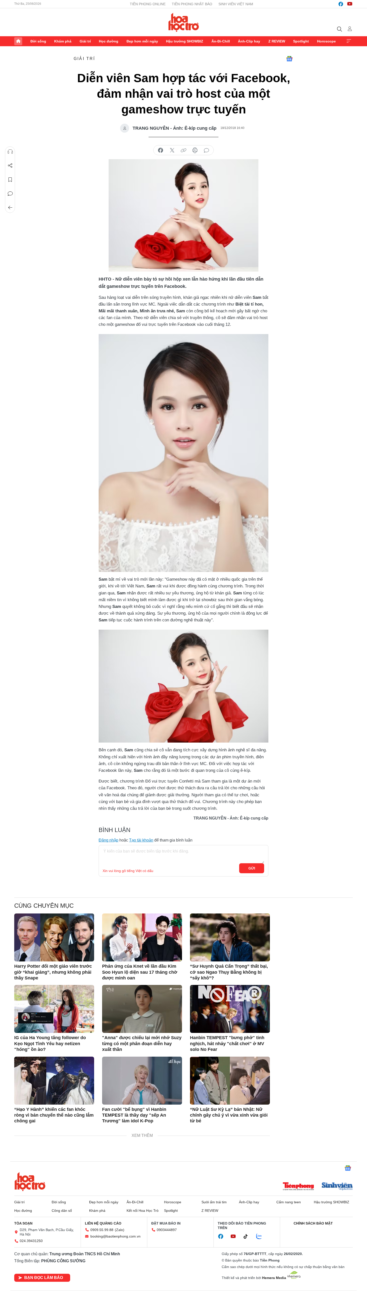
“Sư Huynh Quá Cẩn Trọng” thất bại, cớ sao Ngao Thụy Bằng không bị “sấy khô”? (229, 972)
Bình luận (10, 194)
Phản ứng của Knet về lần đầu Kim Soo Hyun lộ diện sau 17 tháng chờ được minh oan (139, 972)
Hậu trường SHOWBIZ (184, 41)
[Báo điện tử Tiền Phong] (298, 1186)
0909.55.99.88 (101, 1230)
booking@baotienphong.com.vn (115, 1236)
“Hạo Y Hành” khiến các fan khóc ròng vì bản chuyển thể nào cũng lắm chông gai (54, 1115)
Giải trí (85, 41)
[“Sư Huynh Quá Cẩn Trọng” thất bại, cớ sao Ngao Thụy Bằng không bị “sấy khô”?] (230, 937)
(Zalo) (119, 1230)
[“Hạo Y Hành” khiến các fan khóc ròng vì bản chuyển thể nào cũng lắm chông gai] (54, 1081)
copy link (183, 150)
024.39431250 (31, 1241)
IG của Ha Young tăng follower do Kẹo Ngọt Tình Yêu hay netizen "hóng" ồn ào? (50, 1043)
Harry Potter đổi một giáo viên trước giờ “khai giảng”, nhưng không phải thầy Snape (53, 972)
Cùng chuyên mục (44, 905)
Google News (289, 59)
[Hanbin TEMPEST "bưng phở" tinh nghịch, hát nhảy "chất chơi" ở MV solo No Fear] (230, 1009)
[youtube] (350, 4)
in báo (195, 150)
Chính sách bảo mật (313, 1223)
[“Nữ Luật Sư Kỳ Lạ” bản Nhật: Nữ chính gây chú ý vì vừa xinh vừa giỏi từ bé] (230, 1081)
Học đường (108, 41)
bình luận (206, 150)
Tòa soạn (23, 1223)
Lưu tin (10, 180)
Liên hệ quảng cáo (103, 1223)
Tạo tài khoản (141, 840)
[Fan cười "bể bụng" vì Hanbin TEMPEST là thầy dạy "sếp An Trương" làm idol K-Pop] (142, 1081)
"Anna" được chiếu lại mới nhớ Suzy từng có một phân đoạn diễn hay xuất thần (142, 1043)
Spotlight (301, 41)
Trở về (10, 208)
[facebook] (341, 4)
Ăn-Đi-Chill (220, 41)
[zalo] (261, 1236)
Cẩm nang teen (288, 1202)
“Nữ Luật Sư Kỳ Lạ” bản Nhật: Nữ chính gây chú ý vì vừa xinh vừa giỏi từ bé (229, 1115)
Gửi (251, 868)
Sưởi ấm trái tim (214, 1202)
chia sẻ (161, 150)
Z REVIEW (276, 41)
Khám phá (62, 41)
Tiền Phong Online (148, 4)
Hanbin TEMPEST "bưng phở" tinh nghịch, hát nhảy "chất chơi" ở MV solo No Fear (227, 1043)
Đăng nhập (108, 840)
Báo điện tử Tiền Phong (183, 22)
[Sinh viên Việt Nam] (337, 1186)
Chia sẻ (10, 166)
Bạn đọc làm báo (43, 1278)
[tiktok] (248, 1237)
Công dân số (62, 1211)
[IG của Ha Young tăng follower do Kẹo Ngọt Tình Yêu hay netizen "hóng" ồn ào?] (54, 1009)
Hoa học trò (30, 1182)
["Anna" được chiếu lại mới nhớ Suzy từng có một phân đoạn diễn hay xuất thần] (142, 1009)
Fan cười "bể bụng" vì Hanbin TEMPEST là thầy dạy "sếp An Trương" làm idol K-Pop (134, 1115)
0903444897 (167, 1230)
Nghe (10, 152)
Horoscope (326, 41)
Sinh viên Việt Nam (235, 4)
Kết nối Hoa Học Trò (143, 1211)
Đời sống (38, 41)
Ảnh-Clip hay (249, 41)
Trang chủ (18, 41)
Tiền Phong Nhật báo (192, 4)
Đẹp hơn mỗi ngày (142, 41)
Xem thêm (349, 41)
